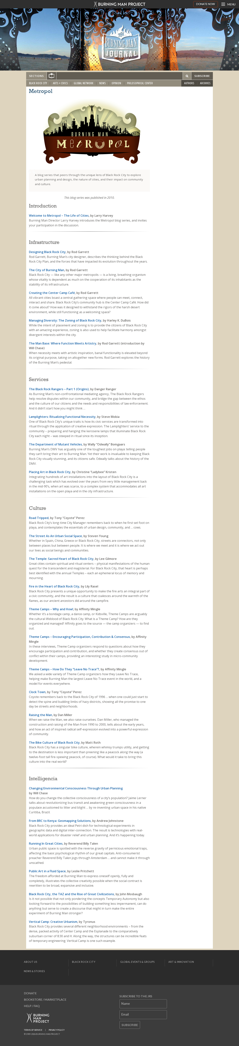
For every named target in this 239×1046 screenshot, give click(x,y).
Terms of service (33, 1030)
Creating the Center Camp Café (52, 293)
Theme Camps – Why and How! (51, 609)
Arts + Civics (60, 83)
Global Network (83, 83)
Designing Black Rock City (47, 252)
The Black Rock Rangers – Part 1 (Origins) (59, 389)
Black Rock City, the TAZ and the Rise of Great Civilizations (71, 894)
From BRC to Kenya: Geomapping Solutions (60, 821)
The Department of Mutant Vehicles (55, 444)
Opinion (116, 83)
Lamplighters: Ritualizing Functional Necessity (62, 417)
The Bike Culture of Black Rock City (54, 743)
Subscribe (130, 1025)
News (102, 83)
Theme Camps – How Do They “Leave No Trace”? (64, 669)
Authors (189, 83)
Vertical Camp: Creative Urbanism (53, 922)
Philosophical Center (140, 83)
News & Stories (34, 971)
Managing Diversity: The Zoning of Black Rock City (65, 320)
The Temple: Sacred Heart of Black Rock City (61, 559)
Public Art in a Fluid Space (47, 871)
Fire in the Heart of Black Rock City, (54, 586)
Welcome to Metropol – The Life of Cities (59, 215)
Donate (30, 993)
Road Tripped (39, 518)
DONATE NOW (205, 4)
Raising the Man (40, 715)
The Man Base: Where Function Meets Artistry (62, 343)
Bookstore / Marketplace (45, 999)
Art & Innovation (181, 961)
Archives (205, 83)
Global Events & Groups (137, 961)
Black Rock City (38, 83)
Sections (36, 76)
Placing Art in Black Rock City (50, 472)
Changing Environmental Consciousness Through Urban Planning (76, 788)
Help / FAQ (32, 1006)
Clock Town (37, 692)
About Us (30, 961)
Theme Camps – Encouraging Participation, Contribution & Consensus (79, 637)
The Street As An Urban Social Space (55, 536)
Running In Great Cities (46, 843)
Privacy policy (57, 1030)
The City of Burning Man (46, 270)
